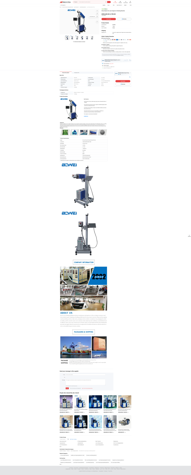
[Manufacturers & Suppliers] (65, 2)
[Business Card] (129, 76)
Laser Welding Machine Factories (65, 460)
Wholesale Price (97, 467)
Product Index (113, 467)
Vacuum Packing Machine (100, 444)
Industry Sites (102, 467)
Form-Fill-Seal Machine (63, 444)
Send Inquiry (108, 19)
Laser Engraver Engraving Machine (78, 462)
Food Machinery (115, 444)
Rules (131, 5)
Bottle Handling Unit (81, 444)
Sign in (130, 2)
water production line (63, 441)
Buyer (108, 5)
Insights (121, 467)
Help (113, 5)
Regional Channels (107, 467)
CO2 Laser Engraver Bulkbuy (115, 462)
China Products (76, 467)
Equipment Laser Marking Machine (65, 462)
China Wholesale (91, 467)
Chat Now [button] (124, 19)
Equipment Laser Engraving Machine (118, 460)
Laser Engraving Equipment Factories (104, 460)
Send (67, 388)
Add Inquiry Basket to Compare (79, 41)
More (60, 464)
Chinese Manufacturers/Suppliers (83, 467)
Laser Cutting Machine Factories (78, 460)
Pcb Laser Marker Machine (64, 455)
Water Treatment (98, 441)
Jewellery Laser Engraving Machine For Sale (77, 455)
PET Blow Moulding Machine (82, 441)
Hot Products (71, 467)
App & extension (119, 5)
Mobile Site (117, 467)
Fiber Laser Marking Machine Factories (91, 460)
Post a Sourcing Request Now (87, 388)
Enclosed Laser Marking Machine (91, 455)
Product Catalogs (73, 439)
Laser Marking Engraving (90, 462)
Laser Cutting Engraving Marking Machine (102, 462)
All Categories (63, 5)
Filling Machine (115, 441)
